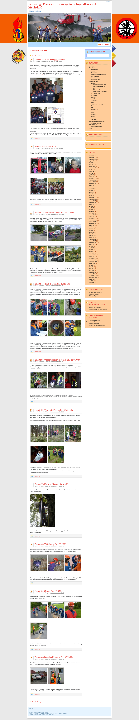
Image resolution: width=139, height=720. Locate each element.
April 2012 (91, 211)
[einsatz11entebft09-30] (73, 338)
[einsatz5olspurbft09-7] (56, 619)
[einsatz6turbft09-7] (56, 572)
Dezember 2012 (93, 197)
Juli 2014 (91, 169)
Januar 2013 (92, 195)
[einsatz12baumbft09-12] (56, 242)
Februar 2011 (92, 235)
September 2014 (93, 168)
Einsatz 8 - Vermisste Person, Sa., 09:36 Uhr (54, 410)
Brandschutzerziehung (57, 148)
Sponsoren (94, 119)
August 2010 (92, 244)
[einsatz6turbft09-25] (73, 572)
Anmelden (108, 1)
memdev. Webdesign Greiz (41, 712)
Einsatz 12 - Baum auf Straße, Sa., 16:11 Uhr (54, 212)
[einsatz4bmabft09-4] (39, 685)
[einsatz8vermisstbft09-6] (39, 443)
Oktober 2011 (92, 221)
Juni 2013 (91, 188)
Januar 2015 (92, 166)
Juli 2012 (91, 206)
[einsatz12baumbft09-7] (39, 242)
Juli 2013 (91, 187)
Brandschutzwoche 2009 (45, 146)
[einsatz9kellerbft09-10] (73, 390)
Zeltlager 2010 (96, 90)
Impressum (92, 138)
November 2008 (93, 275)
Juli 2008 (91, 280)
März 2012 (91, 213)
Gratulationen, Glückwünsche (98, 111)
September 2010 (93, 242)
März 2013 (91, 194)
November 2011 (93, 220)
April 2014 (91, 174)
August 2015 (92, 161)
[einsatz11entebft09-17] (56, 338)
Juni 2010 (91, 247)
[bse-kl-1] (39, 196)
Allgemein (91, 66)
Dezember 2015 (93, 157)
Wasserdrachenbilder (96, 126)
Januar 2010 (92, 256)
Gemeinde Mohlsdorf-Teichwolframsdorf (93, 321)
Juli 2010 (91, 246)
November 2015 (93, 159)
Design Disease (63, 713)
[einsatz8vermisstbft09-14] (73, 443)
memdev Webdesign (94, 323)
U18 (94, 88)
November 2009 (93, 260)
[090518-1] (39, 175)
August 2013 (92, 185)
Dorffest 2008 (94, 69)
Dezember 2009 (93, 258)
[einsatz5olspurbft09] (39, 619)
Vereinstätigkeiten (95, 79)
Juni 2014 (91, 171)
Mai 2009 (91, 267)
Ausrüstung (94, 100)
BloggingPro (49, 713)
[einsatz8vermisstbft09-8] (56, 443)
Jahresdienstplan (95, 76)
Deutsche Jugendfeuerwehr (96, 292)
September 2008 (93, 277)
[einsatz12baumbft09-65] (56, 263)
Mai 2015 (91, 162)
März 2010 (91, 253)
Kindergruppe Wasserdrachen (96, 121)
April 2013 (91, 192)
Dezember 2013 (93, 178)
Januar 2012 (92, 216)
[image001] (56, 125)
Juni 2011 (91, 228)
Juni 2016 (91, 155)
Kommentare (37, 138)
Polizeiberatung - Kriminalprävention (98, 309)
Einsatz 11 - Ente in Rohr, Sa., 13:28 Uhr (52, 283)
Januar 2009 (92, 274)
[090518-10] (73, 175)
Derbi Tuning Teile (49, 714)
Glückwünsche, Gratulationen (98, 74)
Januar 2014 (92, 176)
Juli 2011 (91, 227)
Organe (93, 116)
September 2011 (93, 223)
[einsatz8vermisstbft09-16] (39, 464)
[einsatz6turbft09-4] (39, 572)
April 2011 (91, 232)
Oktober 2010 (92, 241)
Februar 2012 (92, 214)
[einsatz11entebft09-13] (39, 338)
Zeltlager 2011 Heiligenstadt (100, 91)
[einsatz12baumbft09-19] (73, 242)
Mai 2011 (91, 230)
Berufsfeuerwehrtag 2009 (57, 214)
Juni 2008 (91, 282)
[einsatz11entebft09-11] (73, 317)
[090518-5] (56, 175)
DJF (57, 61)
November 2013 (93, 180)
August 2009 (92, 263)
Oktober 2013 (92, 181)
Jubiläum (93, 114)
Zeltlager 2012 (96, 93)
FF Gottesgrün (92, 67)
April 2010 (91, 251)
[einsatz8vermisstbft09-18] (56, 464)
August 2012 (92, 204)
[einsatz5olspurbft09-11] (39, 640)
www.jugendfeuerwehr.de (36, 75)
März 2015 (91, 164)
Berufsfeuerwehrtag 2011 (99, 86)
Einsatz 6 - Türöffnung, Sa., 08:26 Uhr (51, 544)
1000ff (54, 713)
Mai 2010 (91, 249)
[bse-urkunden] (56, 196)
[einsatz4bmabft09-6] (56, 685)
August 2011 (92, 225)
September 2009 (93, 261)
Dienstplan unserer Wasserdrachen (95, 123)
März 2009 (91, 270)
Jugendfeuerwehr (93, 81)
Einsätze (93, 71)
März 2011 (91, 234)
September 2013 (93, 183)
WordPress (38, 714)
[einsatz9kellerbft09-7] (56, 390)
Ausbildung (94, 98)
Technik (93, 78)
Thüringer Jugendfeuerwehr (96, 295)
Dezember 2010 (93, 239)
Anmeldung (94, 95)
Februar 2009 (92, 272)
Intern (60, 61)
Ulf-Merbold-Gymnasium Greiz (97, 325)
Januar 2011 (92, 237)
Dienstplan (93, 105)
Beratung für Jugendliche (95, 307)
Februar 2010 (92, 254)
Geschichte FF (95, 72)
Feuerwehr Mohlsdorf (94, 294)
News (90, 128)
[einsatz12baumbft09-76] (73, 263)
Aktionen (53, 61)
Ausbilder (93, 97)
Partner (93, 118)
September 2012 (93, 202)
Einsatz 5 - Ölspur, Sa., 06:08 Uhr (49, 591)
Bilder (92, 102)
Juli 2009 (91, 265)
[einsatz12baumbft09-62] (39, 263)
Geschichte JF (95, 109)
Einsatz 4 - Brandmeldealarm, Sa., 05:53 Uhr (54, 657)
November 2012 (93, 199)
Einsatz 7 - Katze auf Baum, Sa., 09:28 (51, 484)
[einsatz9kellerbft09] (39, 390)
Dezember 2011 (93, 218)
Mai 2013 (91, 190)
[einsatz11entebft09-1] (39, 317)
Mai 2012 (91, 209)
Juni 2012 (91, 208)
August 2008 (92, 279)
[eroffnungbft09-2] (39, 125)
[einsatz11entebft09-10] (56, 317)
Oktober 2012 (92, 201)
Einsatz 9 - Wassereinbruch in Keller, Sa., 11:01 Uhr (57, 359)
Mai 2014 (91, 173)
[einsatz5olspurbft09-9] (73, 619)
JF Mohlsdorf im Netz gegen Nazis (50, 59)
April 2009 (91, 268)
